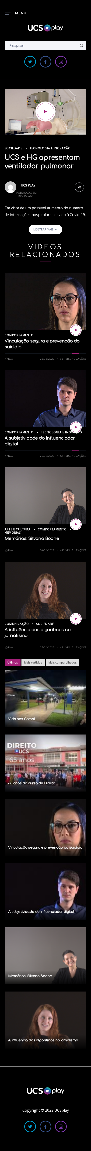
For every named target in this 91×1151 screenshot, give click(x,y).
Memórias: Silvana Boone (32, 538)
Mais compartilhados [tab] (63, 662)
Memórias (13, 533)
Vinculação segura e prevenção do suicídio (45, 848)
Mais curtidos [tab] (33, 662)
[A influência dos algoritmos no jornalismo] (76, 619)
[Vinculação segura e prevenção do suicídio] (76, 330)
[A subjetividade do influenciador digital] (76, 427)
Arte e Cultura (18, 529)
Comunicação (17, 624)
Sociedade (13, 148)
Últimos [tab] (12, 662)
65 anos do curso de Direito (31, 783)
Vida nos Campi (21, 719)
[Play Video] (45, 112)
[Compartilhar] (79, 186)
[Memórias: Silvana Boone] (76, 524)
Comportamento (19, 335)
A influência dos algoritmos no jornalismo (43, 1040)
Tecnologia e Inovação (50, 148)
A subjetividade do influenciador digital (41, 912)
